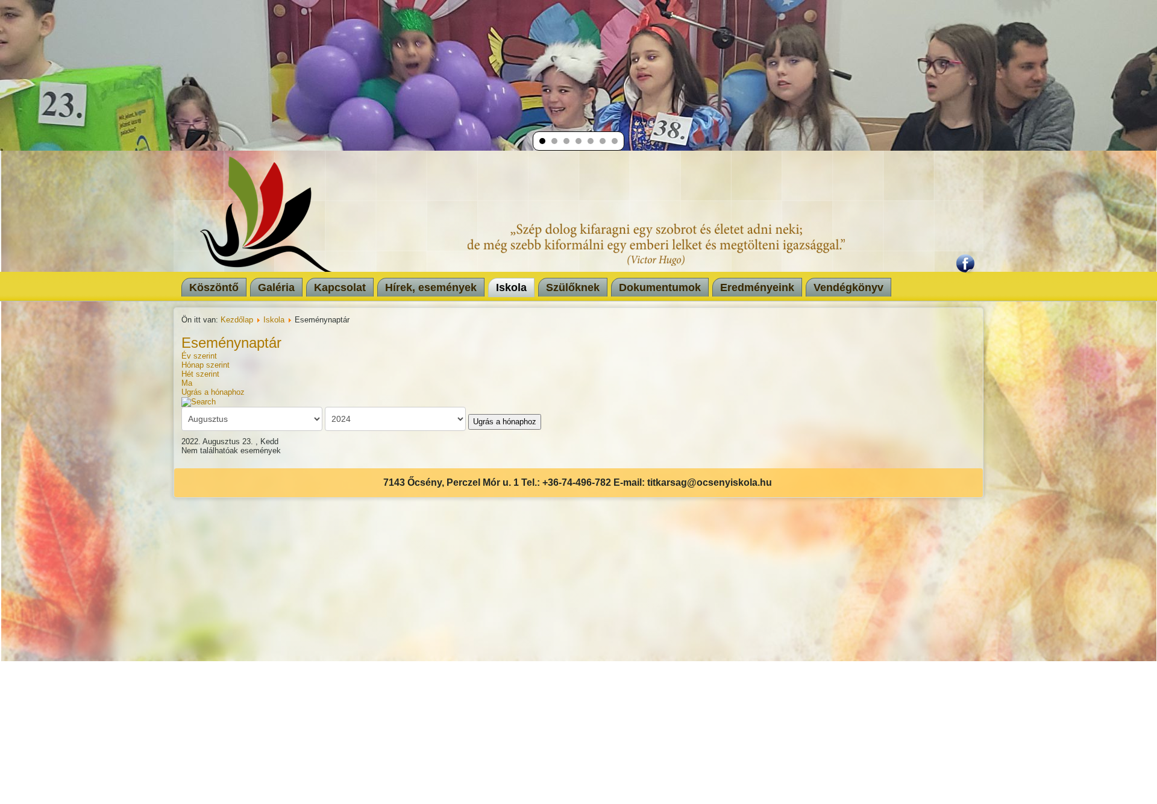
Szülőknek (573, 287)
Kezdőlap (237, 319)
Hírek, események (431, 287)
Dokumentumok (660, 287)
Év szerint (199, 355)
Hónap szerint (205, 364)
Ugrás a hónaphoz (213, 392)
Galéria (276, 287)
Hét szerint (200, 373)
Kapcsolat (340, 287)
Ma (186, 383)
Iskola (511, 287)
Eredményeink (757, 287)
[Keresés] (198, 401)
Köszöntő (214, 287)
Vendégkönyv (848, 287)
